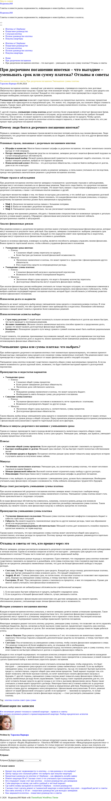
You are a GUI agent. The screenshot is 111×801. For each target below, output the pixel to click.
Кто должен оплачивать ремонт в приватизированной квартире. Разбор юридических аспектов (44, 714)
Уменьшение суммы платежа (65, 81)
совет (22, 700)
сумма (33, 700)
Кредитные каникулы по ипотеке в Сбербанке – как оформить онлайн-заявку (41, 776)
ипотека (8, 700)
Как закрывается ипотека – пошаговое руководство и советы (33, 793)
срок (28, 700)
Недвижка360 (6, 3)
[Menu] (1, 22)
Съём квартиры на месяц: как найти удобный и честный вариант (35, 783)
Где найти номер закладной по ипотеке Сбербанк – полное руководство (38, 786)
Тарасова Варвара (8, 83)
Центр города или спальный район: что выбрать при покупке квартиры (38, 773)
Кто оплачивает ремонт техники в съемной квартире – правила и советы (33, 711)
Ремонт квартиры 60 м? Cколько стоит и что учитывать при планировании (40, 778)
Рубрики (4, 760)
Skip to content (6, 1)
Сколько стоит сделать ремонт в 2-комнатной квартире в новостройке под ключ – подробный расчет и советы (56, 788)
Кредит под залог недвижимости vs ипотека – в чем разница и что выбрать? (40, 771)
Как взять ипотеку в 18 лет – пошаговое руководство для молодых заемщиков (41, 790)
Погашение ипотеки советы (13, 81)
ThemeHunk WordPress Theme (44, 797)
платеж (16, 700)
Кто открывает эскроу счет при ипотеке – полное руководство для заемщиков (41, 781)
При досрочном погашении (39, 81)
